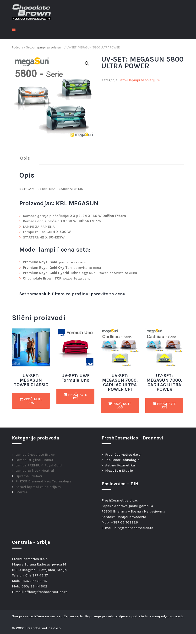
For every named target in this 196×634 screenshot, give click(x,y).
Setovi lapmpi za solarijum (45, 47)
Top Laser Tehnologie (122, 460)
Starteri (22, 492)
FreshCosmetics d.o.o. (123, 454)
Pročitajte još (33, 401)
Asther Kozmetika (120, 465)
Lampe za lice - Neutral (35, 470)
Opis (25, 158)
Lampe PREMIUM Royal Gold (39, 465)
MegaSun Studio (119, 470)
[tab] (25, 158)
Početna (17, 47)
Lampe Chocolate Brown (35, 454)
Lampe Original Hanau (34, 460)
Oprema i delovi (29, 476)
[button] (87, 63)
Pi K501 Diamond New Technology (43, 481)
